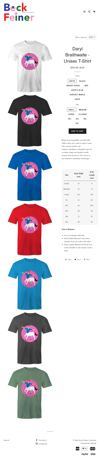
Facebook (42, 440)
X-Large (83, 114)
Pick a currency (81, 37)
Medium (82, 110)
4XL (85, 119)
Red (86, 85)
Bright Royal (73, 85)
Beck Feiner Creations (87, 440)
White (72, 81)
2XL (69, 119)
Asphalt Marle (77, 94)
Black (82, 81)
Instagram (42, 444)
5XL (77, 123)
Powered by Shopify (88, 443)
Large (71, 114)
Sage (77, 99)
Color (77, 76)
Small (71, 110)
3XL (77, 119)
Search (6, 440)
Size (77, 104)
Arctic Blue (77, 90)
